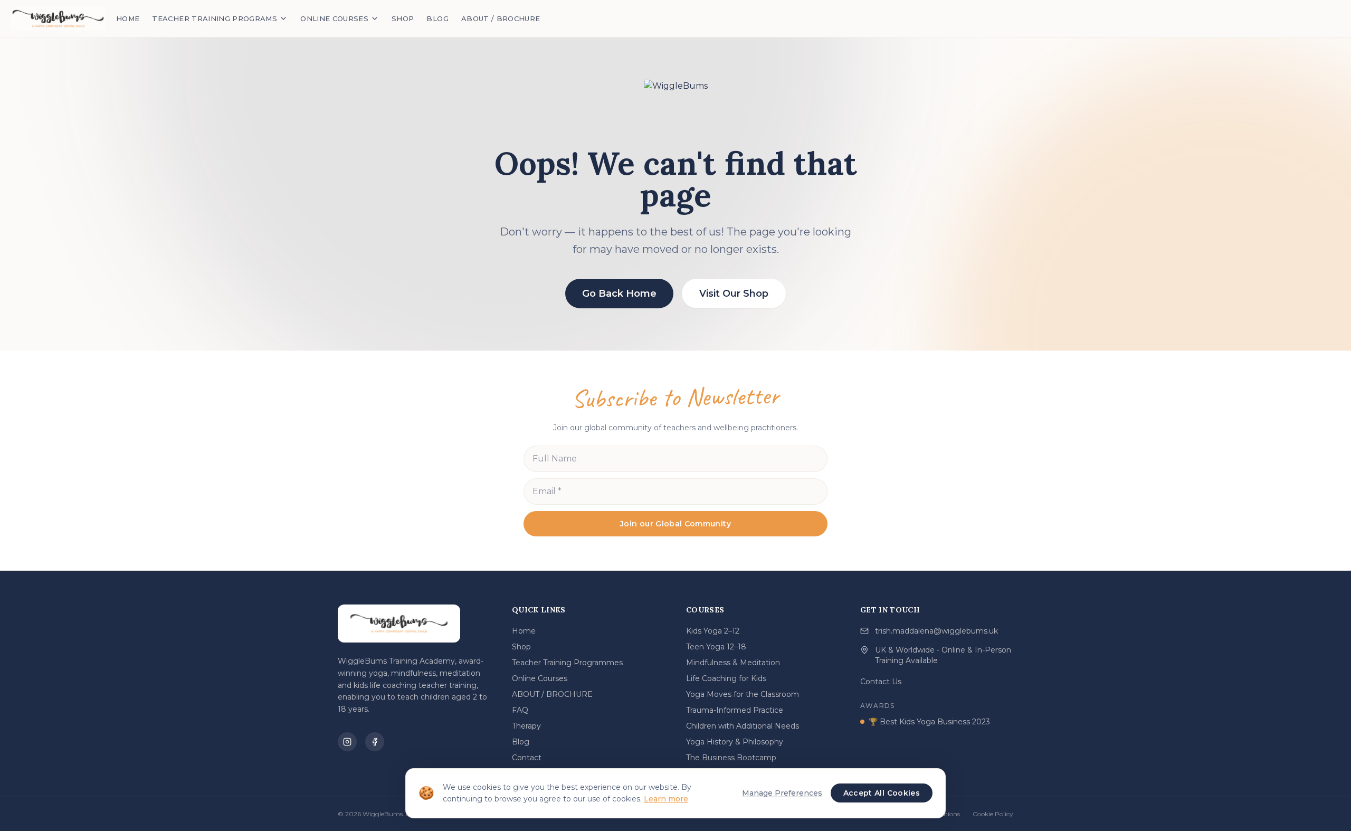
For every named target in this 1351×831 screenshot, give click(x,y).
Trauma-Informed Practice (734, 710)
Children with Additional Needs (742, 726)
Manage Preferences (782, 793)
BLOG (437, 18)
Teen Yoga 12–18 (716, 646)
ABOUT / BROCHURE (500, 18)
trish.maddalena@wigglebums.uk (936, 631)
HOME (127, 18)
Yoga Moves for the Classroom (742, 694)
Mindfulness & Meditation (733, 662)
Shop (521, 646)
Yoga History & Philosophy (734, 742)
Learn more (666, 799)
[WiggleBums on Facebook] (374, 741)
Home (524, 631)
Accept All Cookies (881, 793)
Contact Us (880, 681)
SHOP (403, 18)
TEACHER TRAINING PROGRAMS (214, 18)
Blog (520, 742)
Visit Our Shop (733, 293)
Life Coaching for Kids (726, 678)
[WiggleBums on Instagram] (347, 741)
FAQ (520, 710)
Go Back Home (619, 293)
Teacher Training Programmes (567, 662)
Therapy (526, 726)
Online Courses (539, 678)
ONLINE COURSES (334, 18)
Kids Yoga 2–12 (712, 631)
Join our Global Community (675, 523)
